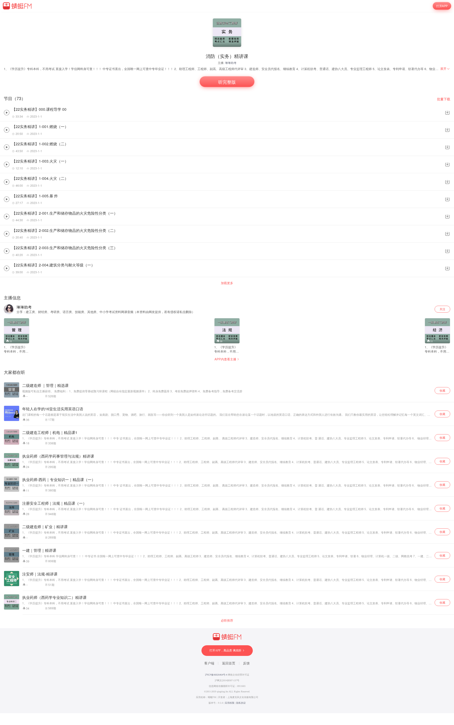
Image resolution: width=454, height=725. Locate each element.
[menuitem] (445, 68)
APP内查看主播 (225, 359)
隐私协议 (241, 703)
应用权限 (229, 703)
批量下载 (443, 99)
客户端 (209, 663)
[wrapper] (227, 362)
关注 (442, 309)
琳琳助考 (230, 63)
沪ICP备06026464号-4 (216, 674)
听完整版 (227, 82)
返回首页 (228, 663)
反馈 (246, 663)
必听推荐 (227, 620)
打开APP (442, 6)
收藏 (442, 390)
